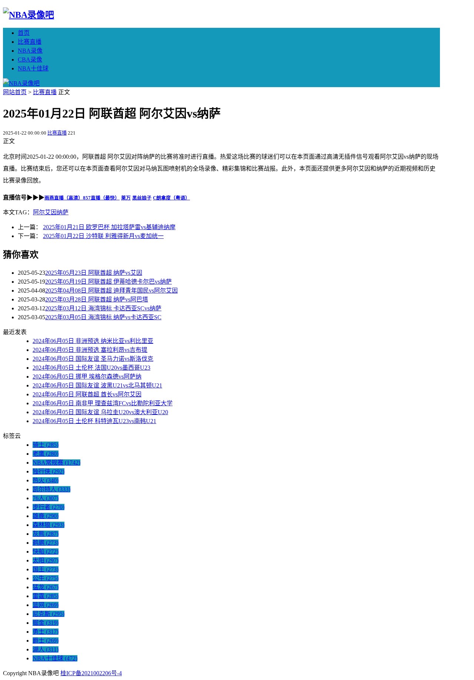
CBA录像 (30, 59)
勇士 (46, 631)
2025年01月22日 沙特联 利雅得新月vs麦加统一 (103, 236)
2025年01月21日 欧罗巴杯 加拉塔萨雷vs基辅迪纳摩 (109, 227)
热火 (46, 480)
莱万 (126, 198)
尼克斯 (48, 614)
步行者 (48, 507)
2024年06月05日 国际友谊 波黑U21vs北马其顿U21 (97, 385)
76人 (46, 498)
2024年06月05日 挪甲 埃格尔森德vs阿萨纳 (87, 376)
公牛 (46, 578)
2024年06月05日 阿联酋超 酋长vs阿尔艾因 (87, 394)
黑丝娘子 (141, 198)
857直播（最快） (101, 198)
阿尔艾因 (45, 212)
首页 (24, 33)
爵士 (46, 640)
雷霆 (46, 596)
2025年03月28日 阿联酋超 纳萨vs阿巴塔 (96, 299)
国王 (46, 569)
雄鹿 (46, 516)
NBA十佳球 (33, 68)
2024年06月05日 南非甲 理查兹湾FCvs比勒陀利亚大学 (103, 403)
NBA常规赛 (56, 462)
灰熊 (46, 534)
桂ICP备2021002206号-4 (91, 673)
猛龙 (46, 587)
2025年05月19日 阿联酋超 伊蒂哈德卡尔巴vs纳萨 (108, 281)
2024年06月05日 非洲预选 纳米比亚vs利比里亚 (93, 341)
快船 (46, 551)
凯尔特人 (51, 489)
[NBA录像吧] (28, 15)
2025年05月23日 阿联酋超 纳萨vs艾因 (93, 273)
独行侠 (48, 471)
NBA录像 (30, 50)
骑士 (46, 445)
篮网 (46, 605)
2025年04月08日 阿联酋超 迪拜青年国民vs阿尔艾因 (111, 290)
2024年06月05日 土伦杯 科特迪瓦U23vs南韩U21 (94, 421)
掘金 (46, 623)
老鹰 (46, 453)
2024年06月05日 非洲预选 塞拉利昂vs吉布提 (90, 350)
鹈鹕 (46, 542)
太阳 (46, 560)
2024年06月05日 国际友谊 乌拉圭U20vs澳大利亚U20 (100, 412)
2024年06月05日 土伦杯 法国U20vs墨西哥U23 (91, 367)
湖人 (46, 649)
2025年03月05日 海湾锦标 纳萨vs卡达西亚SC (103, 317)
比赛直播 (29, 42)
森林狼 (48, 525)
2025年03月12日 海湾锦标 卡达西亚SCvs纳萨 (103, 308)
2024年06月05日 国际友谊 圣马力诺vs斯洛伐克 (93, 359)
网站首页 (15, 92)
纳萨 (63, 212)
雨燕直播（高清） (63, 198)
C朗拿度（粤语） (171, 198)
